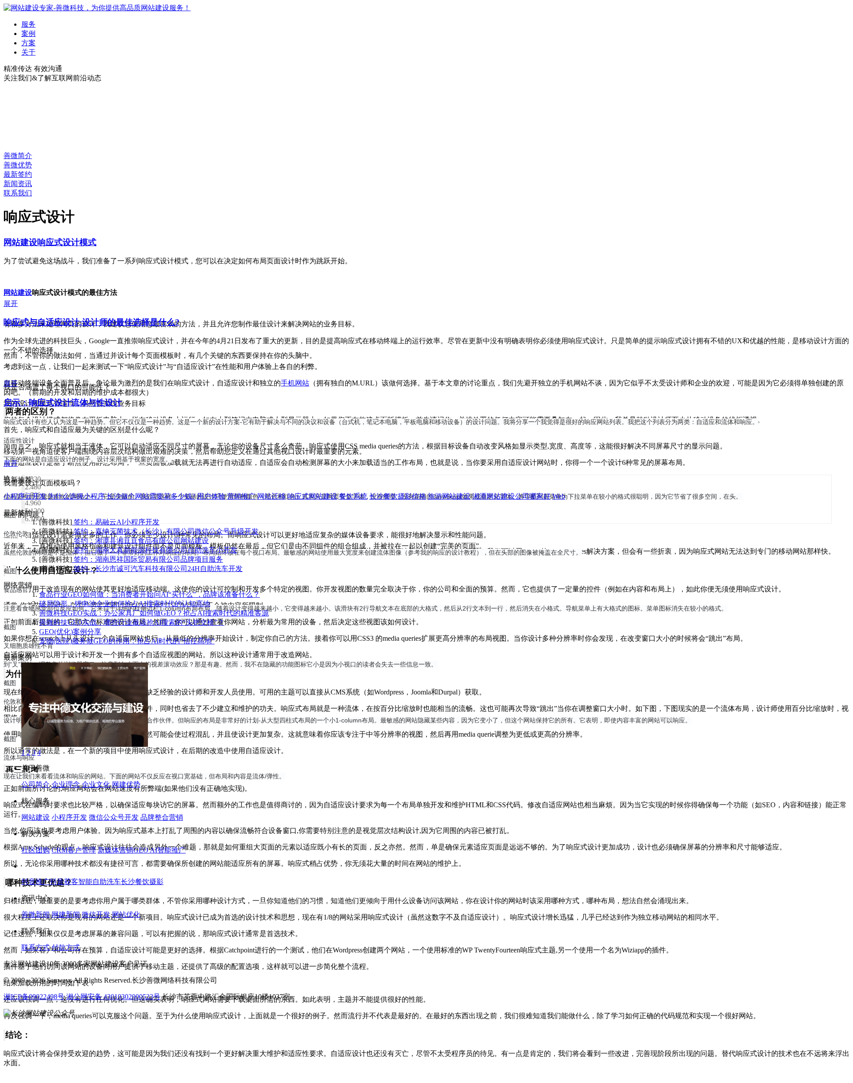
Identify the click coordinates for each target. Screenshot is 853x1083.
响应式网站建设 (312, 496)
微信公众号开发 (114, 817)
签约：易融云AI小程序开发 (115, 522)
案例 (28, 33)
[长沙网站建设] (97, 8)
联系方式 (35, 947)
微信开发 (96, 914)
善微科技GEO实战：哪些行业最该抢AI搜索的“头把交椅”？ (131, 622)
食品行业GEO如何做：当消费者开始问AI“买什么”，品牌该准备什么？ (149, 594)
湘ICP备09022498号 (34, 996)
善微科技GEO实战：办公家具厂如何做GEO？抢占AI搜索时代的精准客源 (154, 613)
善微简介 (18, 155)
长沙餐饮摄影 (142, 881)
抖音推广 (35, 881)
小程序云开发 (25, 496)
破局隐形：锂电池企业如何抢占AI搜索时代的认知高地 (124, 603)
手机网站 (295, 383)
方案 (28, 43)
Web (558, 496)
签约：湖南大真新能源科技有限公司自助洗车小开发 (154, 550)
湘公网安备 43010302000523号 (113, 996)
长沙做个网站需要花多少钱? (151, 496)
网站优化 (126, 914)
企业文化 (96, 784)
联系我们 (18, 193)
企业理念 (66, 784)
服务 (28, 24)
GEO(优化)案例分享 (70, 631)
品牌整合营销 (161, 817)
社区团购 (35, 850)
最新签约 (18, 174)
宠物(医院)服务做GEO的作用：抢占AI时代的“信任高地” (127, 641)
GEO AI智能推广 (159, 850)
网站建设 (18, 292)
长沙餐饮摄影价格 (397, 496)
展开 (11, 303)
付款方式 (66, 947)
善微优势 (18, 165)
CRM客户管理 (74, 850)
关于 (28, 52)
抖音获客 (64, 881)
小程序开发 (69, 817)
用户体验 (211, 496)
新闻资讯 (18, 183)
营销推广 (241, 496)
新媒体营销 (115, 850)
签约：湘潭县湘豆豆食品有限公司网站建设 (140, 540)
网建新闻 (66, 914)
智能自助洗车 (99, 881)
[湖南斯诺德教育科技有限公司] (84, 744)
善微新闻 (35, 914)
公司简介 (35, 784)
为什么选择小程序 (76, 496)
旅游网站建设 (449, 496)
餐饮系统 (353, 496)
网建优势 (126, 784)
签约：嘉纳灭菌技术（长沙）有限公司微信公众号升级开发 (165, 531)
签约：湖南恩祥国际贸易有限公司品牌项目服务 (147, 559)
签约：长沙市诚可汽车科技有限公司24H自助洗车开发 (157, 568)
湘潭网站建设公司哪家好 (511, 496)
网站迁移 (271, 496)
